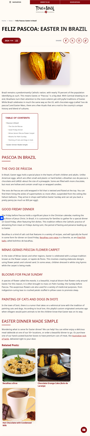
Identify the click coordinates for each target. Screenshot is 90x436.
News (11, 21)
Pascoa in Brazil (12, 123)
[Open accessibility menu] (2, 218)
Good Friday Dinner (16, 130)
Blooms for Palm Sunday (17, 137)
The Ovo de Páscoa (15, 126)
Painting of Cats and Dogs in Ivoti (21, 140)
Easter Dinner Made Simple (17, 145)
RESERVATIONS (75, 2)
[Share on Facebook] (65, 40)
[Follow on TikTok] (85, 40)
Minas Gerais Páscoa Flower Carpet (21, 133)
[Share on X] (72, 40)
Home (4, 21)
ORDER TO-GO (45, 2)
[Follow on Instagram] (79, 40)
